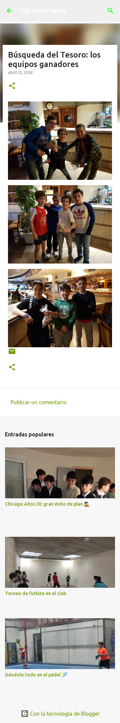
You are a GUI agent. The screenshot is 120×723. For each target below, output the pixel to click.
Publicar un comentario (39, 402)
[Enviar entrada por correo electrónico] (12, 354)
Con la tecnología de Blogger (64, 714)
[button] (12, 86)
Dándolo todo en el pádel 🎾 (36, 674)
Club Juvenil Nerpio (43, 11)
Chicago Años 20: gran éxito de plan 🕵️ (47, 504)
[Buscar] (111, 11)
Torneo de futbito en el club (35, 593)
